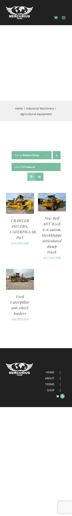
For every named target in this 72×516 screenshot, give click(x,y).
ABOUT (49, 378)
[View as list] (39, 177)
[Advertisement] (36, 63)
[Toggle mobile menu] (64, 18)
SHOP (50, 390)
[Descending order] (57, 155)
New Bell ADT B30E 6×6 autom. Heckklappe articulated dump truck (52, 235)
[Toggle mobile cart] (56, 18)
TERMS (49, 384)
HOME (50, 372)
